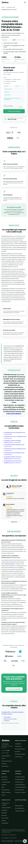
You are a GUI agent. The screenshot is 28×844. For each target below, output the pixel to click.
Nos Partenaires (5, 766)
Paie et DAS (17, 751)
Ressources (4, 815)
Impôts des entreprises (20, 748)
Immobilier (4, 784)
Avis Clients (4, 763)
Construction (4, 779)
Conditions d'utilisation (19, 841)
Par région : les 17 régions (20, 792)
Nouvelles (4, 820)
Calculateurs (4, 812)
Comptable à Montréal (20, 776)
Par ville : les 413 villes (19, 789)
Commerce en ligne (6, 782)
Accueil (3, 7)
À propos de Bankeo (6, 755)
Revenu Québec (7, 717)
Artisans (3, 795)
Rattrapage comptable (20, 754)
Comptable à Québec (6, 714)
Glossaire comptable (6, 807)
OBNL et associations (6, 792)
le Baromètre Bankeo (13, 414)
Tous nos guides (5, 818)
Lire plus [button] (8, 517)
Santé (3, 787)
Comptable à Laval (19, 782)
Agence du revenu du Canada (10, 718)
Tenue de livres (18, 746)
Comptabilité (18, 743)
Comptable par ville (10, 7)
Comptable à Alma (6, 712)
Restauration (4, 776)
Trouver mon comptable (14, 689)
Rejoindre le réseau (19, 805)
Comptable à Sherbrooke (20, 787)
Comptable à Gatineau (20, 784)
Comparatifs (4, 810)
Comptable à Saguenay (17, 712)
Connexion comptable (20, 810)
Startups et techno (6, 789)
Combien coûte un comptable (6, 804)
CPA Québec (7, 720)
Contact (3, 758)
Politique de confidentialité (7, 841)
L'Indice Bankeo (5, 823)
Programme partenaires (7, 761)
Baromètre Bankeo (10, 563)
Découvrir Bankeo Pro (19, 808)
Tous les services (18, 756)
